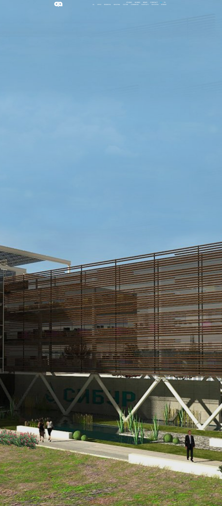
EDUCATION (155, 4)
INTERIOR (163, 4)
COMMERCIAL (135, 4)
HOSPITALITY (145, 4)
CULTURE (125, 4)
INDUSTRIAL (117, 4)
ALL (93, 4)
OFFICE (99, 4)
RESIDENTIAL (107, 4)
